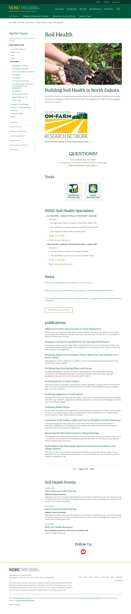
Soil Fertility (16, 75)
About (80, 577)
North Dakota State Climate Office (21, 39)
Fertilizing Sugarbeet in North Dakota (64, 394)
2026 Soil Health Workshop (59, 527)
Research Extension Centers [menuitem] (35, 16)
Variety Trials (15, 52)
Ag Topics (30, 22)
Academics (72, 9)
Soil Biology (16, 91)
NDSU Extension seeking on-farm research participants (66, 142)
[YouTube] (83, 551)
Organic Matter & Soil (19, 97)
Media (112, 577)
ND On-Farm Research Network (23, 72)
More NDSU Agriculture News (58, 310)
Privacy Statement (15, 604)
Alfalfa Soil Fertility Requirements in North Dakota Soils (73, 329)
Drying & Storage (17, 113)
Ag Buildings (14, 141)
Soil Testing (16, 78)
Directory (97, 577)
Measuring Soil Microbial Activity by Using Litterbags (72, 433)
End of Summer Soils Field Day (60, 491)
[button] (118, 9)
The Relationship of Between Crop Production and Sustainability (22, 86)
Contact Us (116, 2)
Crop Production (43, 22)
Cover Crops (16, 100)
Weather (106, 2)
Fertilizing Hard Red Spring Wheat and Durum (68, 368)
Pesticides (14, 110)
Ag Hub (83, 9)
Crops (13, 58)
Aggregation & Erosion (20, 65)
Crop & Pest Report (18, 49)
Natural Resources (17, 131)
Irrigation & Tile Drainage (20, 104)
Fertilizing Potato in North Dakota (62, 381)
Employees (119, 577)
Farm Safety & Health (18, 145)
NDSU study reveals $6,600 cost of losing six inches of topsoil (68, 283)
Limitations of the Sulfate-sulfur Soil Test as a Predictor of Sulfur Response (83, 420)
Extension (108, 9)
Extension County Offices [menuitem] (64, 16)
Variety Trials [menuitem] (85, 16)
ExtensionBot (118, 580)
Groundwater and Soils (20, 69)
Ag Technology (15, 127)
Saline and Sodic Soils (20, 94)
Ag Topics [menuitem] (13, 16)
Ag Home (59, 9)
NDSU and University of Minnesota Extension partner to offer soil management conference (79, 290)
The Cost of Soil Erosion (20, 81)
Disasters (13, 150)
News (85, 577)
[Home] (24, 9)
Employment (105, 577)
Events (98, 2)
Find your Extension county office (82, 165)
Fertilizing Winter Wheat (57, 407)
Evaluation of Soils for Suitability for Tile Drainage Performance (77, 342)
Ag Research (95, 9)
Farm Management (17, 136)
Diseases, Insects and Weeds (21, 107)
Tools (12, 55)
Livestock (13, 122)
